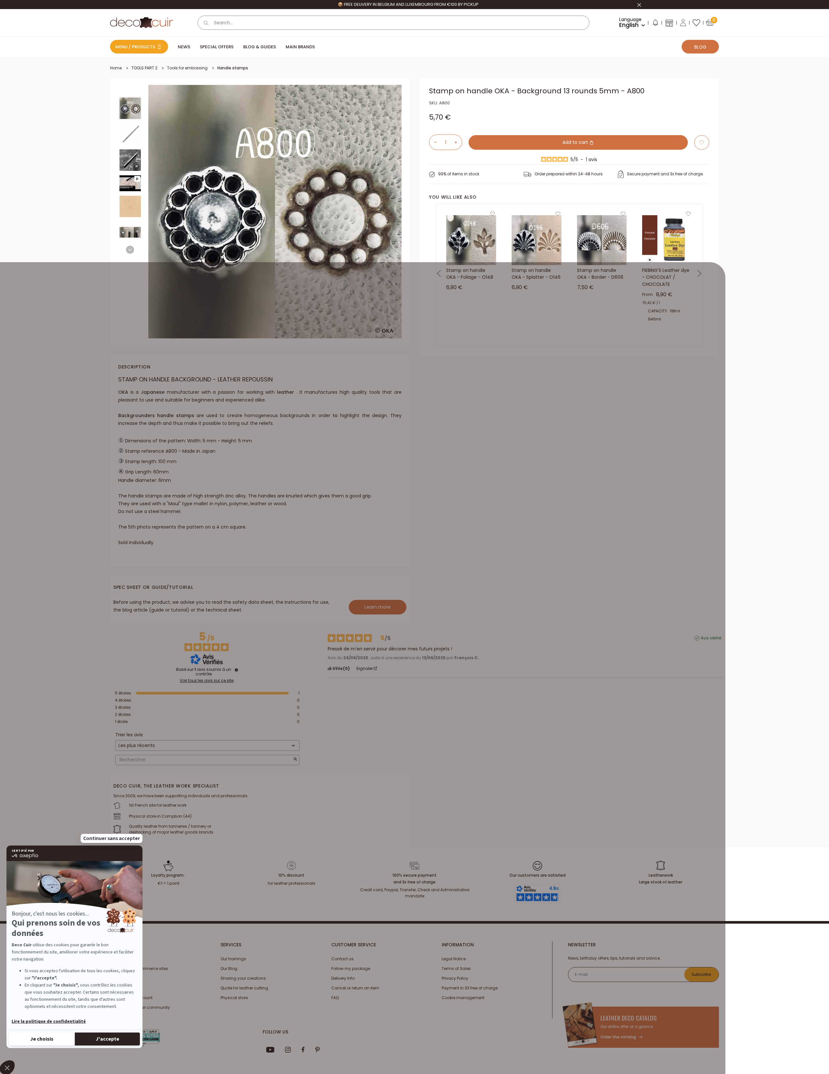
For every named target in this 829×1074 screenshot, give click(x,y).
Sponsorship (122, 988)
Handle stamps (232, 68)
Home (116, 68)
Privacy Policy (455, 978)
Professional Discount (131, 997)
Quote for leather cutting (244, 988)
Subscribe (701, 974)
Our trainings (233, 959)
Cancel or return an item (355, 988)
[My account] (683, 22)
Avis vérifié (711, 638)
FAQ (335, 997)
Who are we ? (123, 959)
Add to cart (575, 142)
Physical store (234, 997)
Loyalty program (126, 978)
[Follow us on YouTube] (270, 1050)
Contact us (342, 959)
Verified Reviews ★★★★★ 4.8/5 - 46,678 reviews (408, 4)
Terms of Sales (456, 968)
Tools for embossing (187, 68)
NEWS (184, 47)
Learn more (378, 607)
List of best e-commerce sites (139, 968)
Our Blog (229, 968)
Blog (700, 47)
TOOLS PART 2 (144, 68)
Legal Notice (454, 959)
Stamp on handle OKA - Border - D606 (600, 274)
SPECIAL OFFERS (216, 47)
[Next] (130, 250)
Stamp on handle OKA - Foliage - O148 (469, 274)
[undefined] (236, 669)
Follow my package (350, 968)
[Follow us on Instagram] (288, 1050)
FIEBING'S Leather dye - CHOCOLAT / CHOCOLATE (665, 277)
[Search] (206, 22)
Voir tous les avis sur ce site (206, 680)
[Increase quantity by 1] (458, 142)
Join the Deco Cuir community (140, 1007)
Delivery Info (343, 978)
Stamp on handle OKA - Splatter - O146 (536, 274)
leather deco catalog (628, 1018)
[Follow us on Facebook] (302, 1050)
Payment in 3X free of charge (470, 988)
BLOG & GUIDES (259, 47)
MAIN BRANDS (300, 47)
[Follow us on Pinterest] (317, 1050)
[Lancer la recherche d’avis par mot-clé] (295, 760)
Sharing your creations (243, 978)
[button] (655, 24)
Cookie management (463, 997)
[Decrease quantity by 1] (433, 142)
